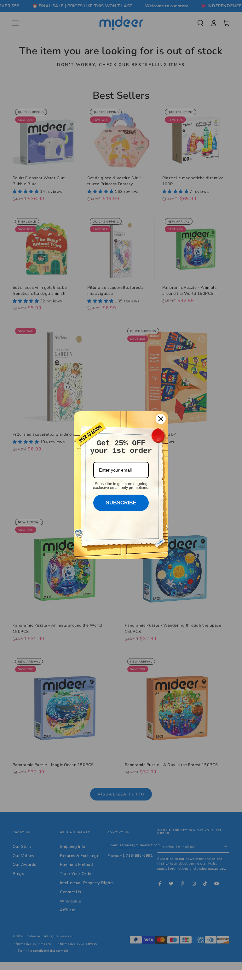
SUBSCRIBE (121, 502)
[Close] (160, 418)
